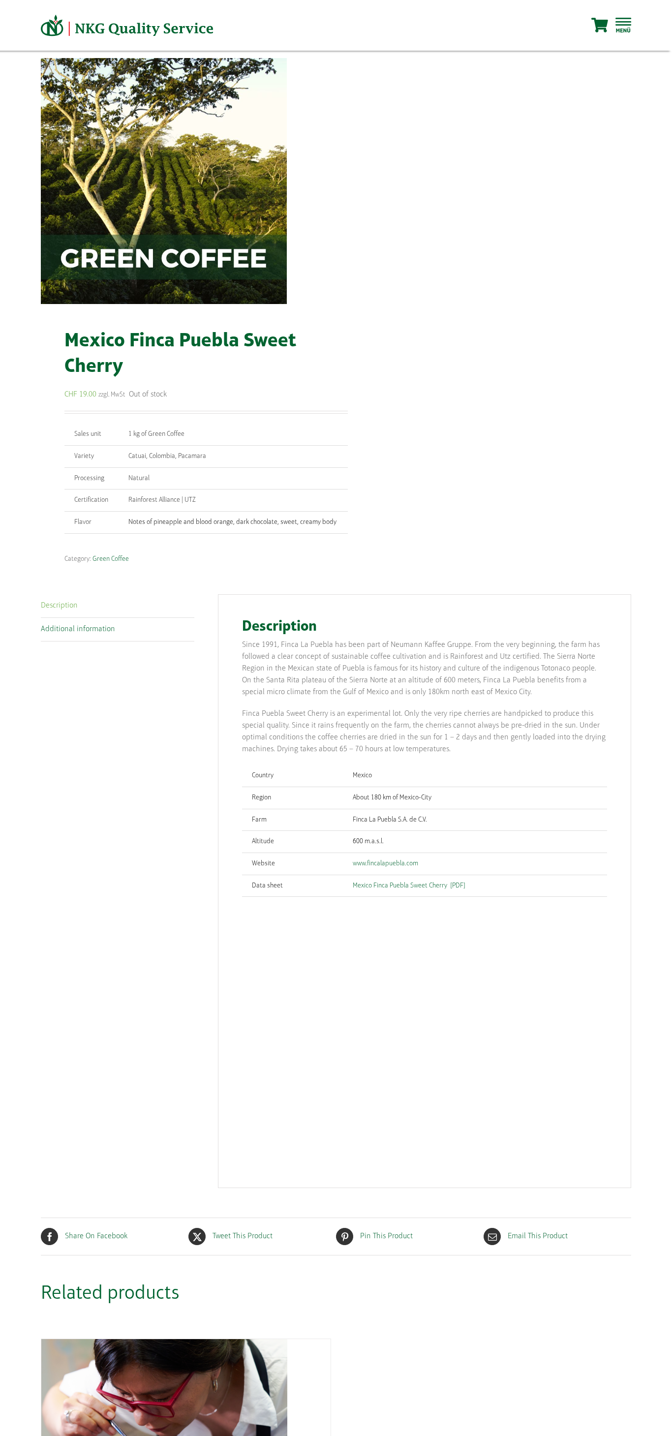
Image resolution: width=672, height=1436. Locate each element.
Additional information (78, 629)
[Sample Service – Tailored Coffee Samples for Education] (164, 1345)
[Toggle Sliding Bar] (623, 25)
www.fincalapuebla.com (385, 863)
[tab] (117, 606)
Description (59, 606)
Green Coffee (110, 559)
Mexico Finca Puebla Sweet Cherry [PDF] (409, 885)
